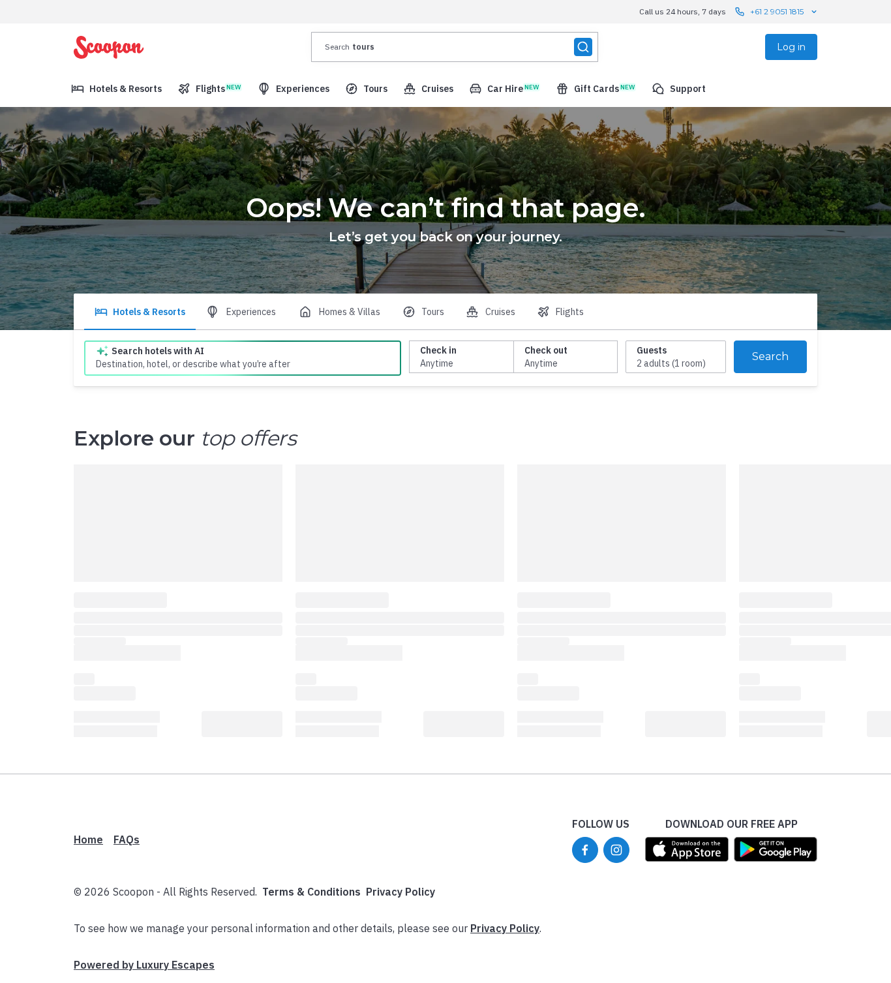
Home (88, 839)
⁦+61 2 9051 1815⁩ (777, 11)
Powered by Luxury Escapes (144, 964)
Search (770, 356)
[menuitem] (116, 88)
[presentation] (454, 47)
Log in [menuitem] (791, 47)
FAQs (126, 839)
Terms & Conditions (311, 891)
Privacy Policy (400, 891)
